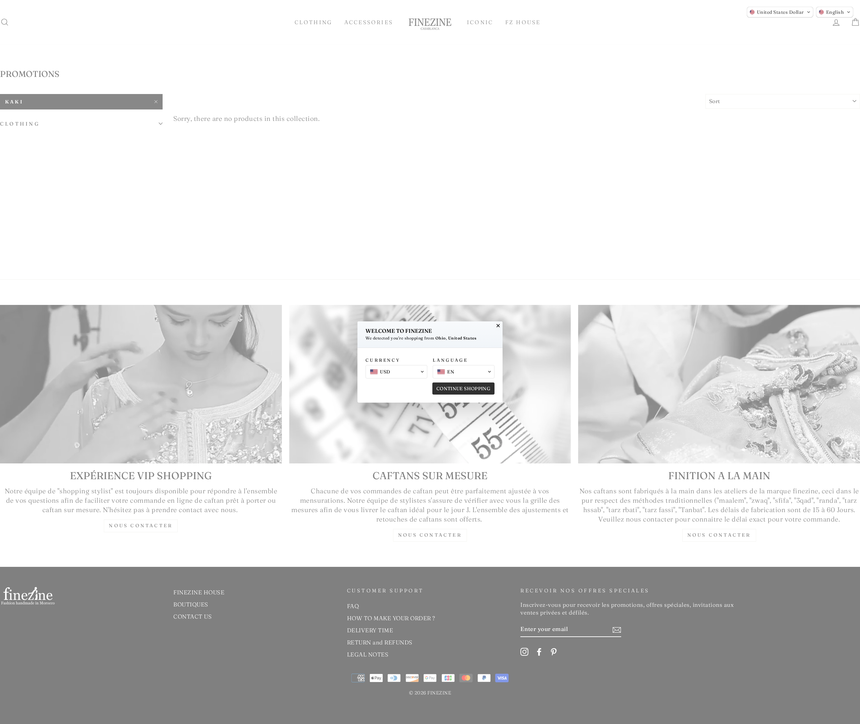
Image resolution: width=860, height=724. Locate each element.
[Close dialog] (498, 325)
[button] (780, 12)
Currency (383, 360)
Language (450, 360)
